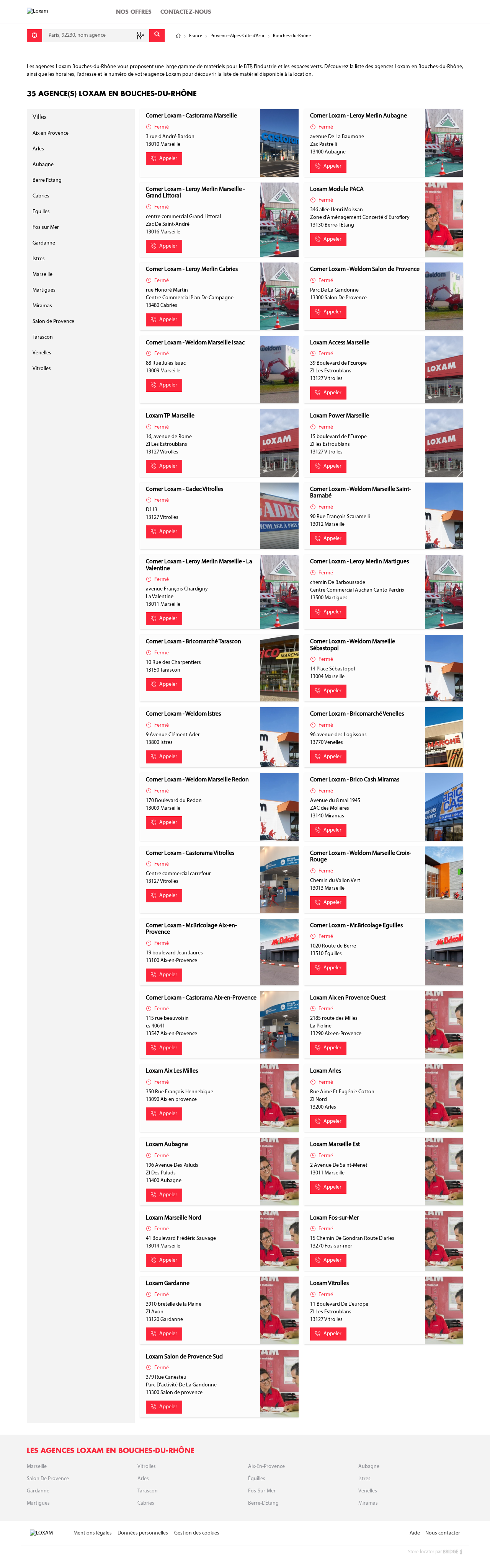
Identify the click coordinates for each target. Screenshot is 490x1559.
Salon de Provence (53, 322)
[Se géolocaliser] (34, 35)
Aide (415, 1533)
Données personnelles (143, 1533)
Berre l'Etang (47, 180)
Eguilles (41, 212)
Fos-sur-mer (262, 1491)
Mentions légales (93, 1533)
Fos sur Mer (46, 227)
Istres (39, 259)
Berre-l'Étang (263, 1503)
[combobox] (95, 35)
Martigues (44, 290)
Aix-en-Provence (266, 1466)
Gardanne (44, 243)
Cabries (41, 196)
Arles (38, 149)
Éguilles (256, 1479)
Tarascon (43, 337)
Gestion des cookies (196, 1533)
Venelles (42, 353)
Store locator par (433, 1551)
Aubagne (43, 165)
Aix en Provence (51, 133)
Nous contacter (442, 1533)
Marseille (42, 274)
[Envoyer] (157, 35)
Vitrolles (42, 369)
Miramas (42, 306)
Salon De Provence (48, 1479)
